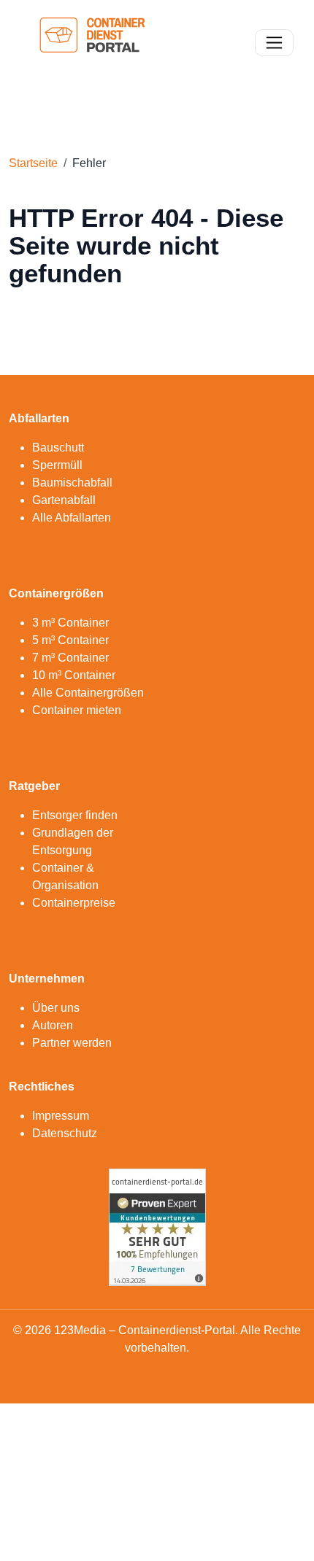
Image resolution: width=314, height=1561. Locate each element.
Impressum (60, 1115)
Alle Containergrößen (88, 692)
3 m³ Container (70, 622)
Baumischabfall (72, 482)
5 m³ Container (70, 640)
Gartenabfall (64, 500)
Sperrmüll (57, 465)
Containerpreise (73, 902)
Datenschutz (64, 1133)
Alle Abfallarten (71, 517)
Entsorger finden (75, 815)
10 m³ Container (73, 675)
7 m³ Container (70, 657)
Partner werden (72, 1043)
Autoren (52, 1025)
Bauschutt (58, 447)
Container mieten (76, 710)
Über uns (56, 1008)
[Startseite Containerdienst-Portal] (92, 41)
